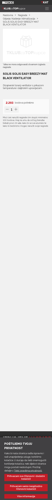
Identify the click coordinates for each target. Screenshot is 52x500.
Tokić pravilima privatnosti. (28, 470)
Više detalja (11, 94)
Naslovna (8, 15)
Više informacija (26, 496)
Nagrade (22, 15)
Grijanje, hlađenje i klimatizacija (19, 18)
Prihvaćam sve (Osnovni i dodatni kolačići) (26, 477)
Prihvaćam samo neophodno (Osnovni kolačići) (26, 487)
